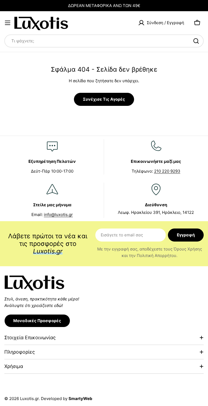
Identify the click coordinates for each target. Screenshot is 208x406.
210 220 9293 (167, 171)
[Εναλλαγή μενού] (7, 23)
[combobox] (104, 40)
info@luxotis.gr (58, 214)
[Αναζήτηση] (196, 41)
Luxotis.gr (29, 398)
